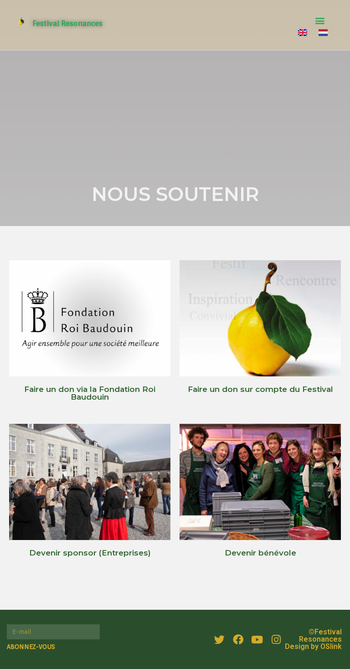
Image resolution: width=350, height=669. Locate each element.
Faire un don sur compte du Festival (260, 389)
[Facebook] (238, 639)
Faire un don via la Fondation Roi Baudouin (89, 393)
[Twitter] (219, 639)
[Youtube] (257, 639)
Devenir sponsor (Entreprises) (90, 552)
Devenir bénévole (260, 552)
